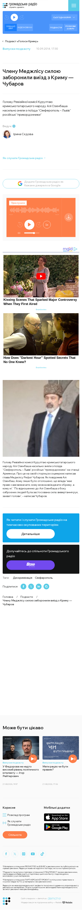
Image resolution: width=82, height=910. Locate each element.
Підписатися (41, 472)
